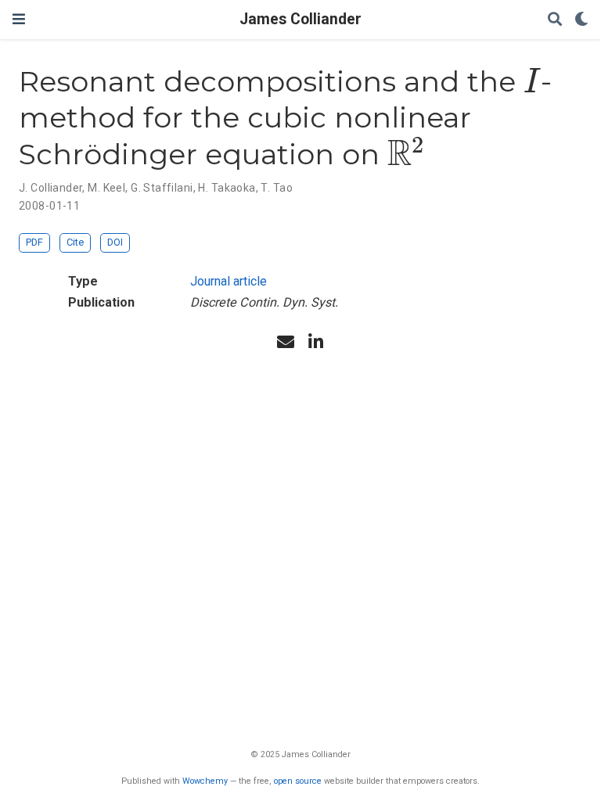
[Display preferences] (581, 20)
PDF (34, 242)
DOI (115, 242)
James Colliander (300, 19)
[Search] (555, 20)
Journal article (228, 281)
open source (298, 781)
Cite (75, 242)
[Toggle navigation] (19, 19)
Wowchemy (205, 781)
